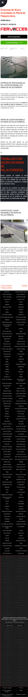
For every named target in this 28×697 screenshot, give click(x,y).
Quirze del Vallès (21, 439)
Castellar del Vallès (7, 482)
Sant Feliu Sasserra (7, 449)
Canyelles (21, 421)
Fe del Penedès (21, 492)
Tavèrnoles (21, 538)
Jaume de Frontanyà (21, 474)
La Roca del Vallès (7, 530)
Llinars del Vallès (21, 521)
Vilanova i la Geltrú (21, 391)
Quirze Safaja (7, 439)
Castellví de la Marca (21, 511)
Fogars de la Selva (7, 543)
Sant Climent (7, 533)
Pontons (21, 687)
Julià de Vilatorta (21, 516)
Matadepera (21, 484)
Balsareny (21, 336)
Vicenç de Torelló (7, 469)
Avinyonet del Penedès (21, 408)
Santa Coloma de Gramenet (7, 325)
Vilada (7, 472)
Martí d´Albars (20, 451)
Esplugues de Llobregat (21, 545)
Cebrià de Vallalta (21, 396)
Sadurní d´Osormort (21, 469)
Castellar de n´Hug (7, 484)
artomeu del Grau (7, 401)
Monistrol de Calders (7, 349)
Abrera (21, 535)
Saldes (7, 312)
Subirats (21, 309)
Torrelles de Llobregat (21, 550)
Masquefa (7, 487)
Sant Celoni (21, 533)
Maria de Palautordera (21, 291)
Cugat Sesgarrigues (21, 393)
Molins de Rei (7, 351)
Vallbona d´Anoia (7, 307)
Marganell (7, 341)
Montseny (7, 416)
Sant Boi (21, 398)
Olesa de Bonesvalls (21, 333)
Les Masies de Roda (21, 524)
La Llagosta (21, 434)
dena (7, 503)
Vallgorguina (7, 338)
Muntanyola (21, 413)
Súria (7, 309)
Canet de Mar (7, 426)
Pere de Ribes (7, 451)
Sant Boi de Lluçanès (7, 398)
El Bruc (7, 302)
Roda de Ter (7, 376)
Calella (7, 369)
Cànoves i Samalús (7, 423)
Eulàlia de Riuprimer (7, 322)
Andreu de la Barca (7, 383)
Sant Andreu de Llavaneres (21, 380)
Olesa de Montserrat (7, 333)
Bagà (7, 361)
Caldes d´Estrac (21, 411)
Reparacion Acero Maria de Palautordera (7, 695)
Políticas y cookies (21, 694)
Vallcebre (21, 304)
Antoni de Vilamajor (7, 379)
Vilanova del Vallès (7, 393)
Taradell (7, 540)
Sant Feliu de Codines (7, 459)
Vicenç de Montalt (7, 396)
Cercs (7, 508)
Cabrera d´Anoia (21, 344)
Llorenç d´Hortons (21, 454)
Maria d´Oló (7, 516)
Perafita (21, 328)
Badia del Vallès (21, 388)
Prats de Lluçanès (7, 687)
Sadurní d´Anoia (21, 464)
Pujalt (21, 690)
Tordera (7, 535)
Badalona (7, 408)
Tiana (7, 489)
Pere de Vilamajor (21, 429)
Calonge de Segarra (21, 364)
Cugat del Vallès (7, 464)
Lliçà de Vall (7, 299)
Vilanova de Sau (21, 341)
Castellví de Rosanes (7, 511)
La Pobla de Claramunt (21, 431)
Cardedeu (7, 519)
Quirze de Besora (7, 441)
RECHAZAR (9, 625)
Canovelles (21, 423)
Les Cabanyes (21, 526)
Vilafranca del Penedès (21, 403)
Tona (7, 418)
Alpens (21, 356)
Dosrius (21, 302)
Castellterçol (7, 514)
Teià (7, 492)
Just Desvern (7, 456)
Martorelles (21, 324)
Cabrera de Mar (7, 403)
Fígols (21, 543)
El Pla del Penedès (7, 314)
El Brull (21, 548)
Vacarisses (21, 307)
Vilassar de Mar (21, 416)
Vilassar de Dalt (7, 391)
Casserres (21, 497)
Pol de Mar (7, 444)
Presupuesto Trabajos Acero (4, 48)
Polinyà (21, 351)
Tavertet (7, 538)
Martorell (21, 338)
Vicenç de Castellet (21, 426)
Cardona (21, 506)
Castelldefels (21, 503)
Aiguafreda (21, 359)
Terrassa (21, 489)
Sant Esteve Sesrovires (21, 459)
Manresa (7, 371)
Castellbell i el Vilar (21, 479)
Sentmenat (21, 553)
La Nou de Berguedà (7, 434)
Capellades (7, 521)
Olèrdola (21, 501)
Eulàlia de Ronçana (21, 319)
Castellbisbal (7, 356)
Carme (7, 501)
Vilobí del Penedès (21, 296)
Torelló (21, 494)
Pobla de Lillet (7, 354)
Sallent (21, 385)
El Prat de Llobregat (21, 317)
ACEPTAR (19, 625)
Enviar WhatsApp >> (13, 42)
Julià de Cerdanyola (21, 418)
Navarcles (21, 371)
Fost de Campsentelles (21, 436)
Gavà (21, 331)
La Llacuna (7, 550)
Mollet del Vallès (21, 349)
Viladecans (21, 406)
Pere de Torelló (7, 431)
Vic (21, 472)
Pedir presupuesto (14, 37)
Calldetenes (21, 366)
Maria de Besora (7, 553)
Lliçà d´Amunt (20, 299)
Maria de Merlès (21, 294)
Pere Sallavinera (21, 444)
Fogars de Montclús (21, 540)
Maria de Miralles (7, 294)
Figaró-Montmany (7, 545)
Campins (7, 364)
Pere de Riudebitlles (21, 449)
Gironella (7, 548)
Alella (7, 359)
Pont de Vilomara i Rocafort (7, 691)
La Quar (21, 530)
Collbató (21, 312)
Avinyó (7, 411)
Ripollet (21, 376)
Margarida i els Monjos (7, 494)
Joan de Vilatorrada (7, 474)
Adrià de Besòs (7, 385)
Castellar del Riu (21, 482)
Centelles (21, 508)
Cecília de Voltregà (7, 467)
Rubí (21, 374)
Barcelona (7, 291)
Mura (7, 374)
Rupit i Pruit (21, 477)
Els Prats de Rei (21, 487)
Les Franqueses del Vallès (7, 527)
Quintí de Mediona (21, 441)
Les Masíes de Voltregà (7, 524)
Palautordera (7, 461)
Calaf (7, 479)
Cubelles (7, 304)
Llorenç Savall (7, 454)
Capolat (21, 519)
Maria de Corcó (7, 344)
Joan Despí (7, 421)
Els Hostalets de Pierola (7, 317)
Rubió (20, 369)
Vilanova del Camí (20, 401)
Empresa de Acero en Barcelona (13, 48)
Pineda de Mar (21, 354)
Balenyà (7, 319)
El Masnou (21, 314)
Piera (7, 328)
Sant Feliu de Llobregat (21, 456)
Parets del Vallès (7, 331)
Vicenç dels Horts (21, 467)
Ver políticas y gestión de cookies (14, 622)
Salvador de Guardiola (7, 429)
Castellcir (7, 506)
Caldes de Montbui (21, 446)
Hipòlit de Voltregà (7, 446)
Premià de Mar (7, 346)
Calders (7, 413)
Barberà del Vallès (7, 336)
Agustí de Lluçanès (21, 383)
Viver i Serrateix (7, 296)
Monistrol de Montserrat (21, 346)
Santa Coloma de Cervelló (7, 497)
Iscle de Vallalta (7, 477)
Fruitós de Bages (7, 436)
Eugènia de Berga (21, 322)
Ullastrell (21, 514)
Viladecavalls (7, 406)
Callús (7, 366)
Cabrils (21, 361)
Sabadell (21, 461)
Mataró (7, 388)
